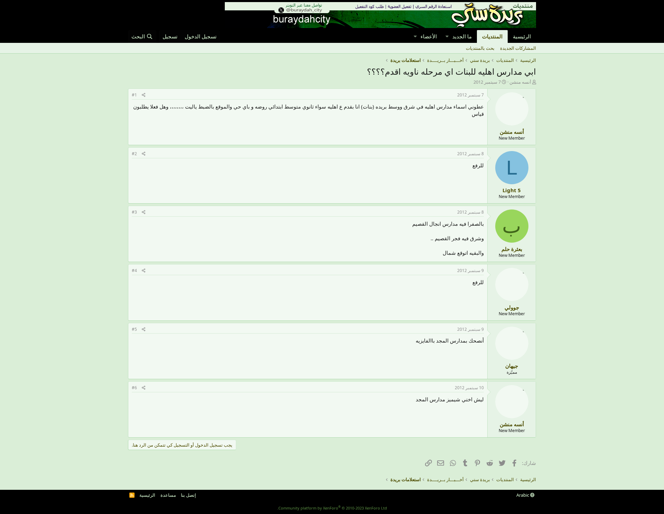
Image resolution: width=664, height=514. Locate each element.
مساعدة (168, 495)
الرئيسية (522, 36)
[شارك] (143, 95)
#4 (134, 270)
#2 (134, 154)
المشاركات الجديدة (518, 48)
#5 (134, 329)
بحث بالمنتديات (480, 48)
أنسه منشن (520, 82)
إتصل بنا (188, 495)
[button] (447, 36)
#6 (134, 388)
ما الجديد (462, 36)
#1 (134, 95)
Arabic (523, 495)
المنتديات (492, 36)
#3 (134, 212)
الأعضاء (429, 36)
